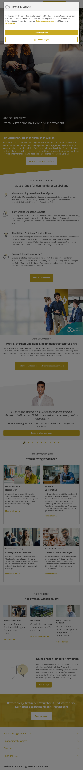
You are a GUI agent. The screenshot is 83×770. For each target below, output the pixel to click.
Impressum (10, 23)
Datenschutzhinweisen (45, 21)
